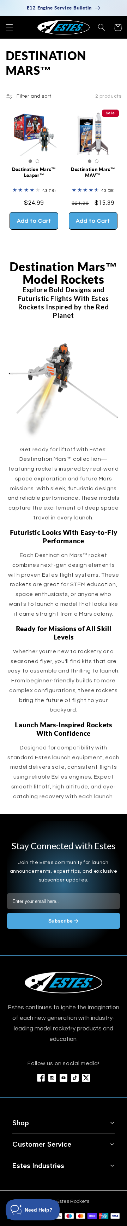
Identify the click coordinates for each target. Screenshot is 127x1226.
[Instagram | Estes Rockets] (52, 1078)
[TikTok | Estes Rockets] (75, 1078)
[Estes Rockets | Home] (63, 982)
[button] (9, 27)
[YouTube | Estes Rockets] (63, 1078)
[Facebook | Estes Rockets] (41, 1078)
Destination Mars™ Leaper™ (34, 172)
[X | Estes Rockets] (86, 1078)
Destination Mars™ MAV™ (93, 172)
